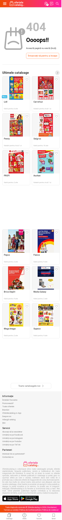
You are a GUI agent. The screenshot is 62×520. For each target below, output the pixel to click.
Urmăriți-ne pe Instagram (12, 438)
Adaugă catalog (9, 419)
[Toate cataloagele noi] (57, 72)
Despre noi (6, 416)
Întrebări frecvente (9, 400)
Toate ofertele (8, 406)
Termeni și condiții (11, 510)
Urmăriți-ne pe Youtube (11, 441)
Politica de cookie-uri (50, 510)
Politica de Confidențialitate (30, 510)
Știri (3, 423)
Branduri (5, 410)
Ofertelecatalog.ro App (11, 413)
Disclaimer (51, 507)
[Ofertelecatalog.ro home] (17, 3)
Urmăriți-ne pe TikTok (11, 445)
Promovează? (8, 403)
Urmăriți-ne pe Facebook (12, 435)
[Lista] (51, 3)
